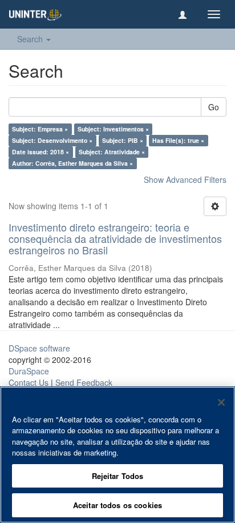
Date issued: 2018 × (40, 151)
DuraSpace (29, 371)
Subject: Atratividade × (112, 151)
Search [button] (31, 39)
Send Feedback (83, 382)
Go (213, 107)
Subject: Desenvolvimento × (52, 140)
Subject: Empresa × (40, 129)
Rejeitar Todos (118, 475)
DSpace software (39, 348)
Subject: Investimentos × (113, 129)
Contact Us (28, 382)
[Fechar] (221, 402)
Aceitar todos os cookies (117, 505)
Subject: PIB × (122, 140)
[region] (117, 454)
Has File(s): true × (178, 140)
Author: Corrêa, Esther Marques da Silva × (72, 163)
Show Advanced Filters (185, 179)
